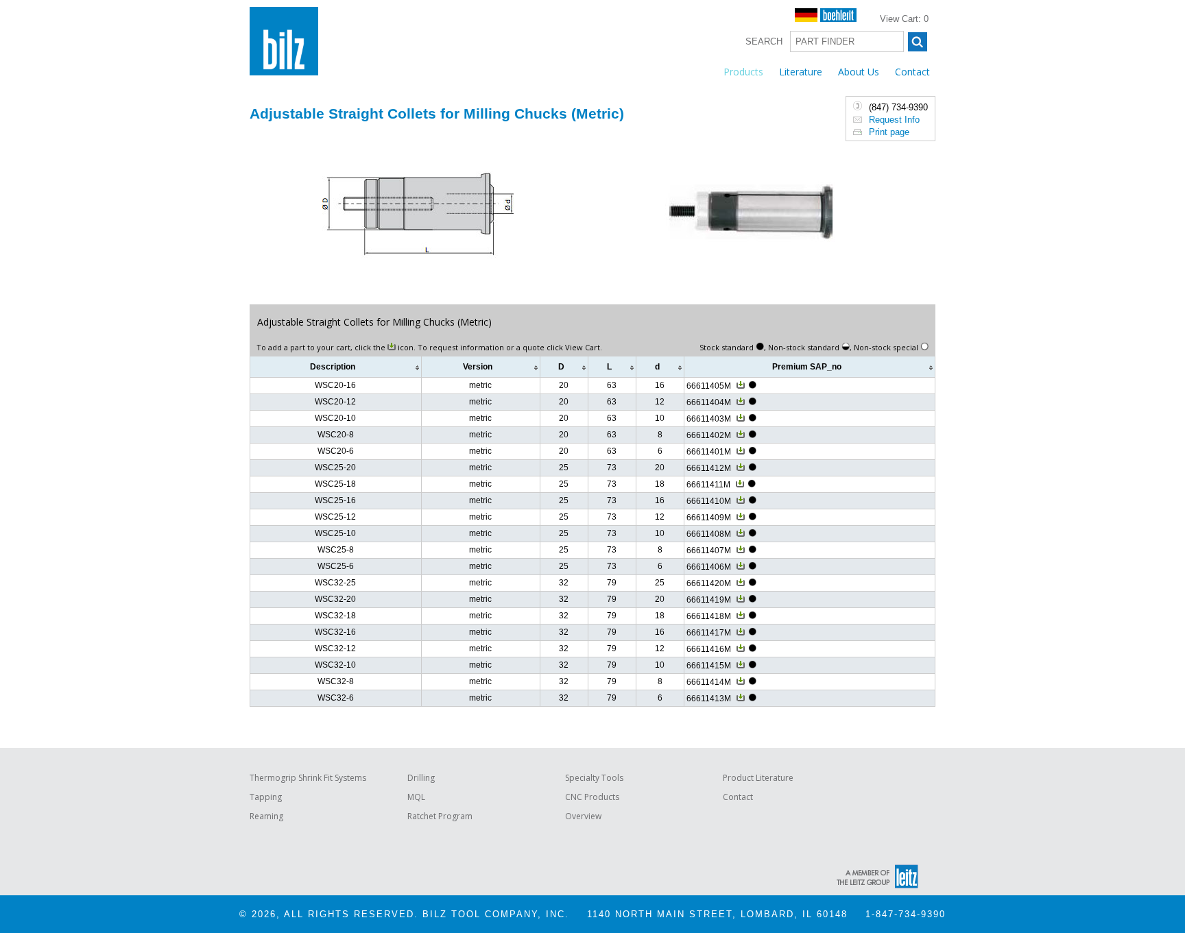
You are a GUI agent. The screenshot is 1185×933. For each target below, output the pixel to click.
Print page (889, 132)
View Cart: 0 (904, 19)
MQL (416, 797)
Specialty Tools (594, 778)
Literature (800, 71)
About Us (858, 71)
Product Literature (758, 778)
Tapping (266, 797)
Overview (583, 816)
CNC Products (592, 797)
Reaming (266, 816)
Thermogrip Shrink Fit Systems (308, 778)
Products (743, 71)
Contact (912, 71)
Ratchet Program (439, 816)
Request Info (894, 119)
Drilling (421, 778)
